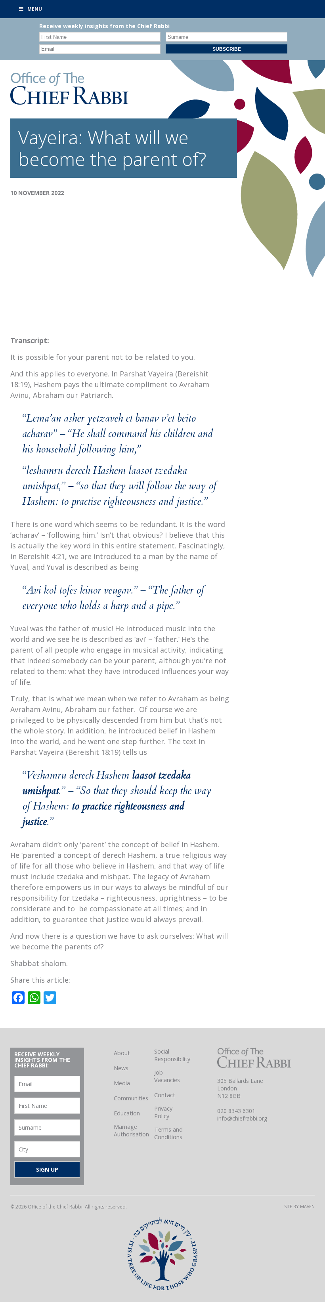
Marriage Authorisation (131, 1130)
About (122, 1053)
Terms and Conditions (168, 1133)
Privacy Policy (163, 1112)
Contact (164, 1095)
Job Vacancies (167, 1076)
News (121, 1068)
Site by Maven (299, 1206)
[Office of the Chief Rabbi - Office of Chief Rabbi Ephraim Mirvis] (69, 102)
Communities (131, 1098)
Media (122, 1083)
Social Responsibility (172, 1055)
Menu (34, 9)
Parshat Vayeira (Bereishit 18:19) (65, 752)
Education (127, 1113)
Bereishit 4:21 (42, 556)
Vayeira (48, 137)
